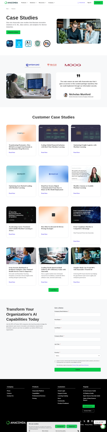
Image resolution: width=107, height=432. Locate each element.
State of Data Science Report (89, 399)
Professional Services (38, 396)
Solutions (32, 2)
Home (7, 8)
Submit (78, 369)
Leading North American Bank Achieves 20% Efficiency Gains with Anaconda (53, 269)
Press (8, 391)
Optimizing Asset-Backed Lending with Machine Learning (20, 187)
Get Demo (97, 2)
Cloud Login (61, 391)
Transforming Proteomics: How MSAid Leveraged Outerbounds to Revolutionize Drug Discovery (20, 147)
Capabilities (35, 393)
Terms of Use (97, 424)
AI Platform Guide (88, 393)
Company (50, 2)
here (75, 362)
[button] (53, 290)
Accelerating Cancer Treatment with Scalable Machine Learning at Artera (20, 228)
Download (82, 2)
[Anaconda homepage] (11, 2)
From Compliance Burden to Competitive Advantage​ (83, 227)
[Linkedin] (88, 421)
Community (61, 401)
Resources (42, 2)
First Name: (58, 319)
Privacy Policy (75, 365)
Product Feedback (63, 403)
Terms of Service (85, 365)
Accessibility (80, 424)
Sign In (89, 2)
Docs (59, 398)
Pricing (34, 398)
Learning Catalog (63, 396)
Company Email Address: (62, 311)
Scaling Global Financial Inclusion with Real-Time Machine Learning (53, 146)
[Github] (92, 421)
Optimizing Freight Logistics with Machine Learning (84, 146)
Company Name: (59, 336)
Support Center (62, 393)
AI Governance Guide (89, 391)
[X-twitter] (84, 421)
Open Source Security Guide (91, 396)
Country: (57, 352)
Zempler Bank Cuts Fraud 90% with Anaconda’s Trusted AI (84, 268)
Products (23, 2)
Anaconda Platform (38, 391)
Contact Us (10, 396)
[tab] (32, 65)
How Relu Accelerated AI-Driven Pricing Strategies (52, 227)
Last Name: (58, 327)
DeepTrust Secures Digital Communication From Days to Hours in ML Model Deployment (52, 187)
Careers (9, 393)
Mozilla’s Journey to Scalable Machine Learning (83, 187)
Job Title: (57, 344)
